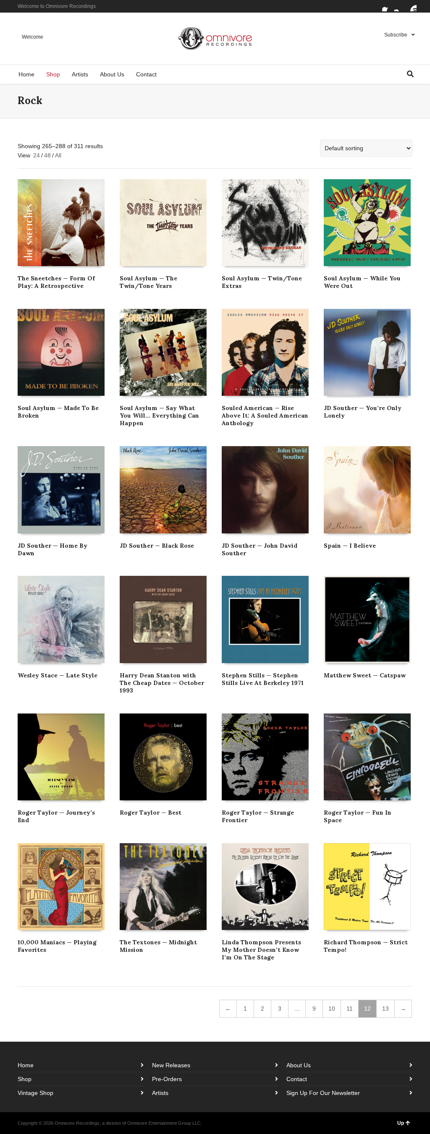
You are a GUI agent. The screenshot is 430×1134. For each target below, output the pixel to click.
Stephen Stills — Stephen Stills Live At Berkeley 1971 (263, 679)
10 (331, 1008)
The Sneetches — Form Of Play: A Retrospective (56, 282)
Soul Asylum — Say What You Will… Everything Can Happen (159, 415)
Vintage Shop (35, 1093)
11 (349, 1008)
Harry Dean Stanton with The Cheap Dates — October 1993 (162, 683)
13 (385, 1008)
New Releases (171, 1065)
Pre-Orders (167, 1079)
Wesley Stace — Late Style (57, 675)
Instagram (399, 6)
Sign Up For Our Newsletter (323, 1093)
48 (47, 155)
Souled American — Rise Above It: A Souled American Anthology (265, 415)
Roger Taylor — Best (150, 812)
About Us (298, 1065)
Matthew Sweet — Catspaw (365, 675)
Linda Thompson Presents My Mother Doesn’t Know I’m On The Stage (261, 949)
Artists (160, 1093)
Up (400, 1123)
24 (36, 155)
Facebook (387, 6)
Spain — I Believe (350, 545)
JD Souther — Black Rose (157, 545)
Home (26, 1065)
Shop (24, 1079)
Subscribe (395, 35)
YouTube (411, 6)
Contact (296, 1079)
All (58, 155)
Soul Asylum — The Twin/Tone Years (148, 282)
